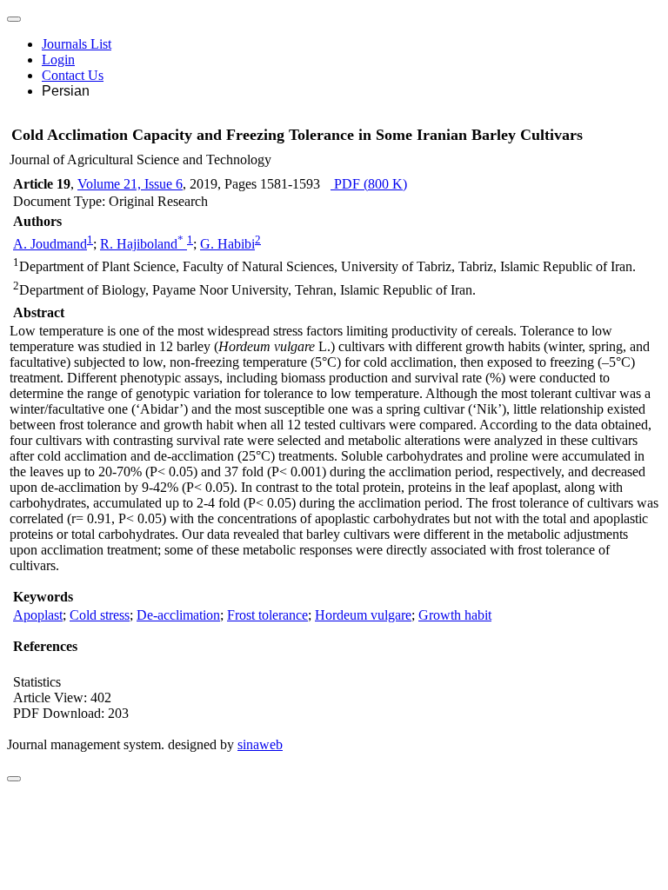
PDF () (369, 183)
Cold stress (100, 615)
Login (58, 59)
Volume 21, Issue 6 (130, 183)
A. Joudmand (50, 243)
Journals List (76, 44)
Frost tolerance (267, 615)
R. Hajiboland (142, 243)
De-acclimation (178, 615)
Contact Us (73, 75)
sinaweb (260, 744)
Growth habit (454, 615)
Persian (66, 90)
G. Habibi (227, 243)
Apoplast (38, 615)
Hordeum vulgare (363, 615)
